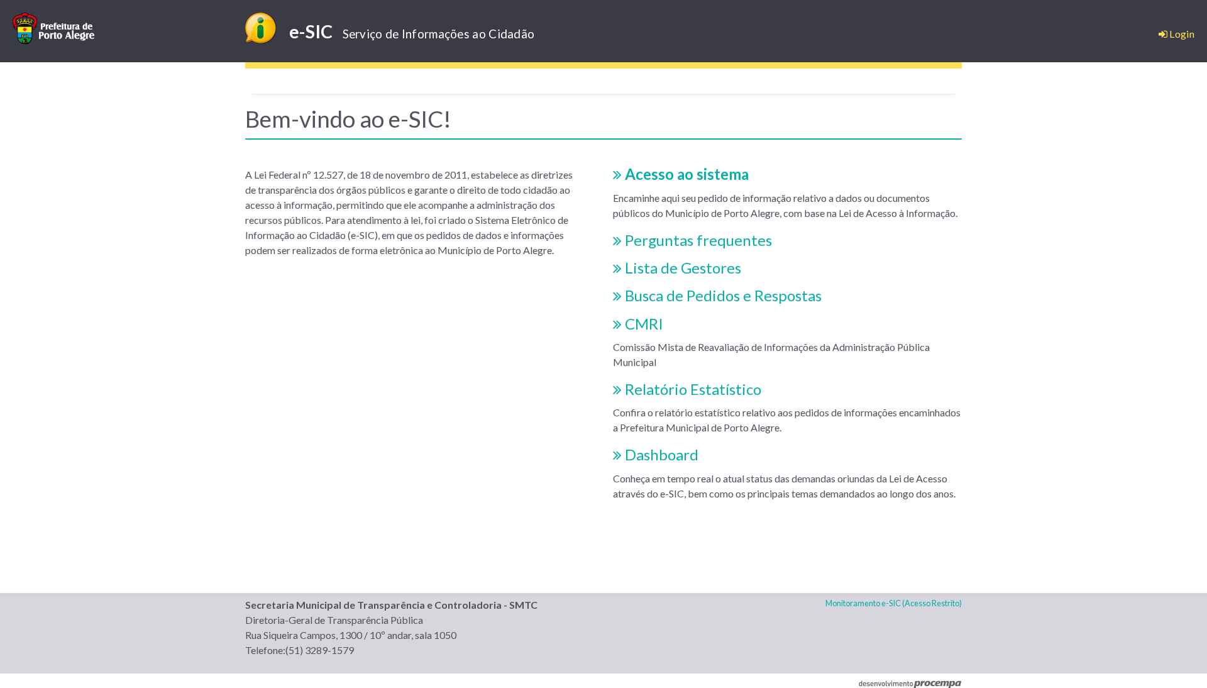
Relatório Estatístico (691, 389)
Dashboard (660, 454)
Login (1180, 34)
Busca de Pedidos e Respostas (722, 295)
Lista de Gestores (681, 267)
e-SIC (411, 31)
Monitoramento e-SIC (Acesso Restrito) (893, 603)
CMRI (642, 323)
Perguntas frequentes (697, 240)
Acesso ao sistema (685, 174)
